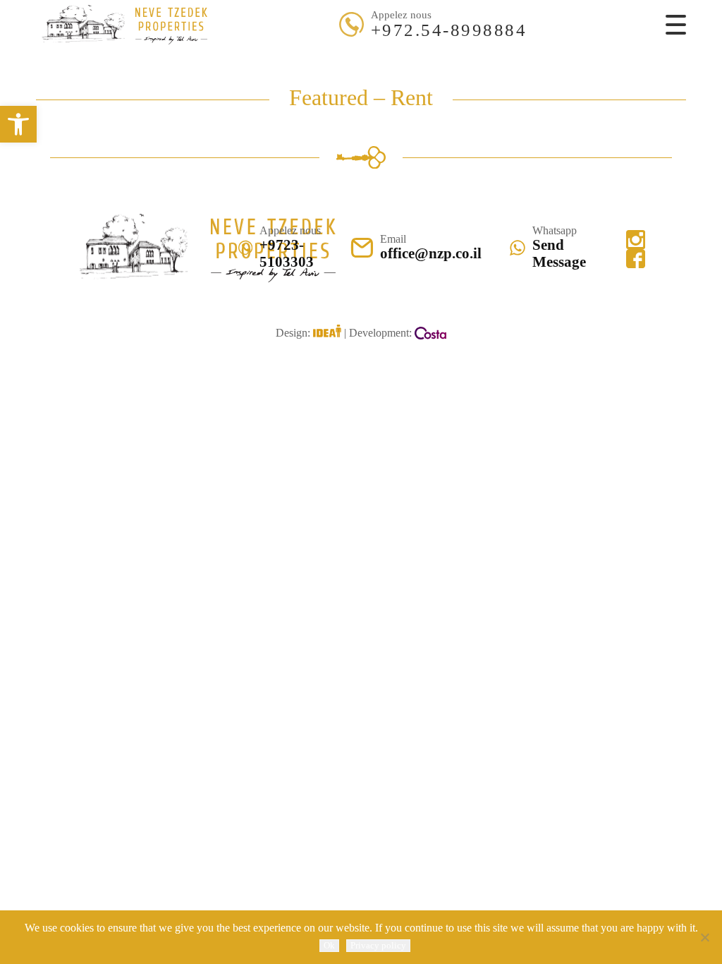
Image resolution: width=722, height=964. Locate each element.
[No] (704, 937)
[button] (18, 124)
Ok (329, 945)
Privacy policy (378, 945)
